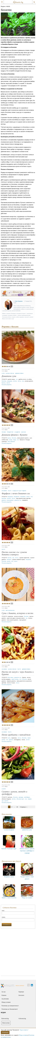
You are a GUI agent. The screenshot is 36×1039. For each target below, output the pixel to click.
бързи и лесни (10, 373)
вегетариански (10, 610)
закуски (23, 432)
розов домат (10, 500)
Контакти (21, 995)
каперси (9, 559)
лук (23, 381)
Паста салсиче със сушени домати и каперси (14, 553)
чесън (19, 381)
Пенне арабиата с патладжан (16, 734)
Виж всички (6, 1023)
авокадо (21, 797)
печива (4, 432)
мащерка (9, 381)
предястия (10, 432)
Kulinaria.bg (22, 1018)
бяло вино (10, 677)
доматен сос (17, 500)
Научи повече (24, 1030)
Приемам (5, 1032)
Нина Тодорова (19, 301)
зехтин (15, 381)
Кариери (21, 992)
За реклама (5, 999)
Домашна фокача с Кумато (14, 435)
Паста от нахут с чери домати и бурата (18, 673)
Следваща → (23, 807)
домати (4, 500)
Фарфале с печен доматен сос (16, 493)
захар (10, 439)
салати (4, 789)
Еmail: (4, 917)
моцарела (16, 496)
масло (8, 383)
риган (9, 438)
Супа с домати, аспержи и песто (17, 613)
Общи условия (23, 1035)
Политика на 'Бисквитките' (10, 1009)
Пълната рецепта (6, 384)
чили (9, 738)
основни (4, 490)
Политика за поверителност (10, 1005)
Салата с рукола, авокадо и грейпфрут (14, 792)
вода (14, 439)
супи (3, 373)
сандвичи (17, 432)
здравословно (19, 373)
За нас (4, 992)
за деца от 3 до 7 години (19, 490)
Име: (3, 910)
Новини (4, 995)
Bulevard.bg (5, 1018)
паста (10, 490)
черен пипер (14, 679)
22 (17, 807)
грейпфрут (27, 797)
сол (17, 379)
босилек (4, 381)
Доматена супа (9, 376)
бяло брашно (11, 441)
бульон (4, 383)
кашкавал (22, 496)
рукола (6, 800)
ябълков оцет (20, 799)
